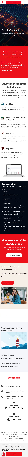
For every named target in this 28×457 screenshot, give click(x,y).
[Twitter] (10, 407)
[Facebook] (5, 407)
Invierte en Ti (9, 442)
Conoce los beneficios (6, 70)
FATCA (18, 436)
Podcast (8, 392)
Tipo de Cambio (12, 436)
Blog (18, 391)
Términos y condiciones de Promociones (9, 434)
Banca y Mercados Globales (6, 440)
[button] (24, 2)
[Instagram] (22, 407)
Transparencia (24, 432)
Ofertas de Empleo (23, 434)
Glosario (22, 391)
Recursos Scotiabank (18, 442)
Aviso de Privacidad (15, 432)
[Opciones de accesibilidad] (3, 454)
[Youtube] (14, 407)
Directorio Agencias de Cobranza (20, 440)
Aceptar (14, 454)
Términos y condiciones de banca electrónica (14, 438)
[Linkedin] (18, 407)
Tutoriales (17, 386)
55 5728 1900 (19, 396)
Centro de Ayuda (10, 386)
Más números (9, 398)
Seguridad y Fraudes (5, 432)
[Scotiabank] (3, 2)
